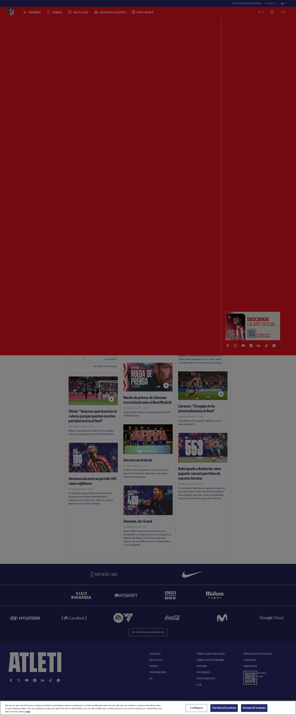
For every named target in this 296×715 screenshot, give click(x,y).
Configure (196, 708)
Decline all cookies (224, 708)
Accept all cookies (254, 708)
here (28, 712)
